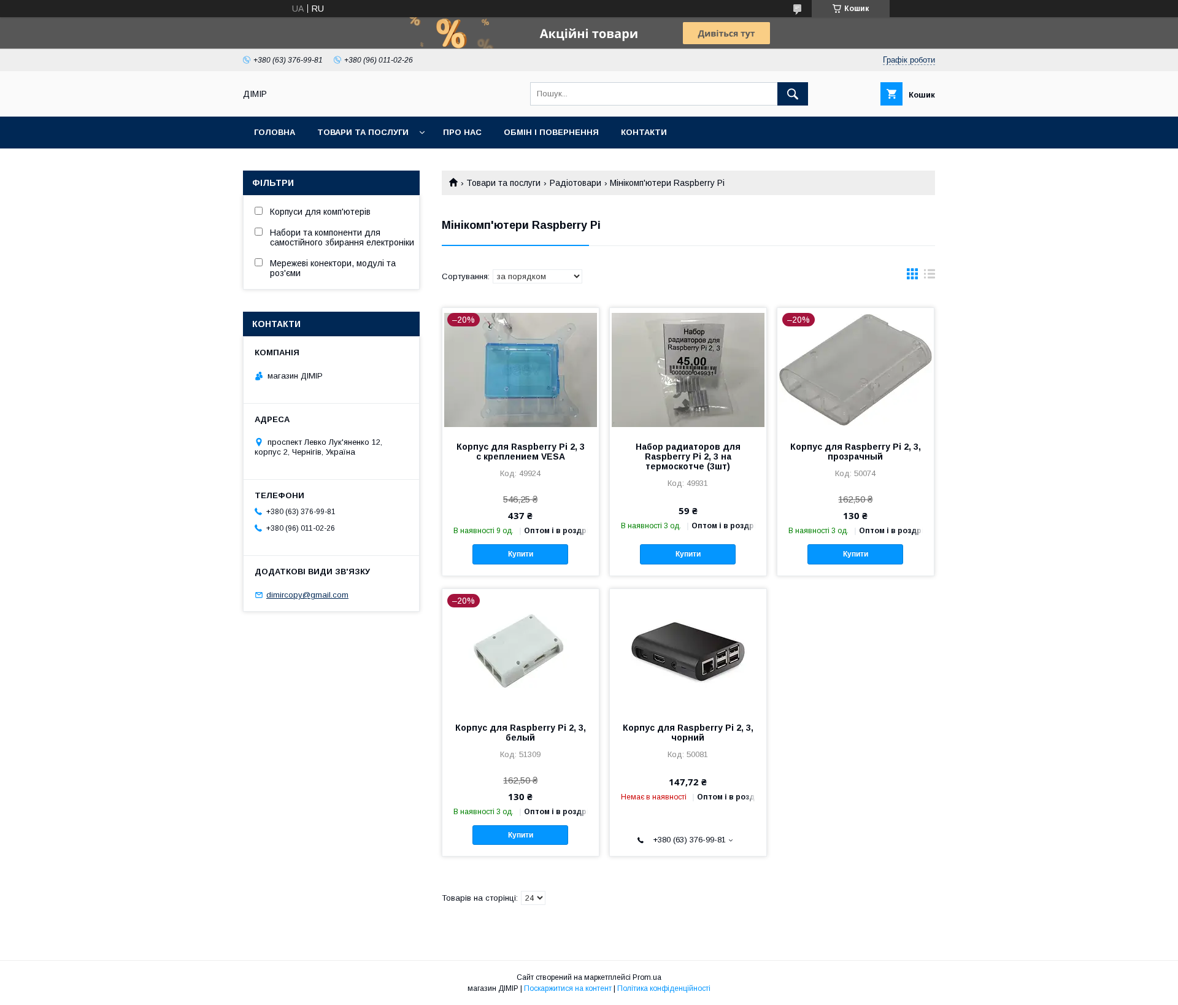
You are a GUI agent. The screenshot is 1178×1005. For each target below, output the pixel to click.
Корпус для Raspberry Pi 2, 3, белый (520, 732)
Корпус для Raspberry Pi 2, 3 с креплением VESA (520, 451)
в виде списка (929, 276)
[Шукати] (792, 94)
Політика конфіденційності (663, 988)
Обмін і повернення (551, 132)
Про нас (462, 132)
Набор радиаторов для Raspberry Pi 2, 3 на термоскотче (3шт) (688, 456)
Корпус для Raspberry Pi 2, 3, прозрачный (855, 451)
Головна (274, 132)
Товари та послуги (363, 132)
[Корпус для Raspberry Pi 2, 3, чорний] (688, 650)
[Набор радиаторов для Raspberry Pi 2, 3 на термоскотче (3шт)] (688, 369)
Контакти (644, 132)
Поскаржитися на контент (568, 988)
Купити (520, 554)
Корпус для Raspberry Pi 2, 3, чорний (688, 732)
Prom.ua (647, 977)
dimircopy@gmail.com (307, 594)
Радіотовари (575, 183)
